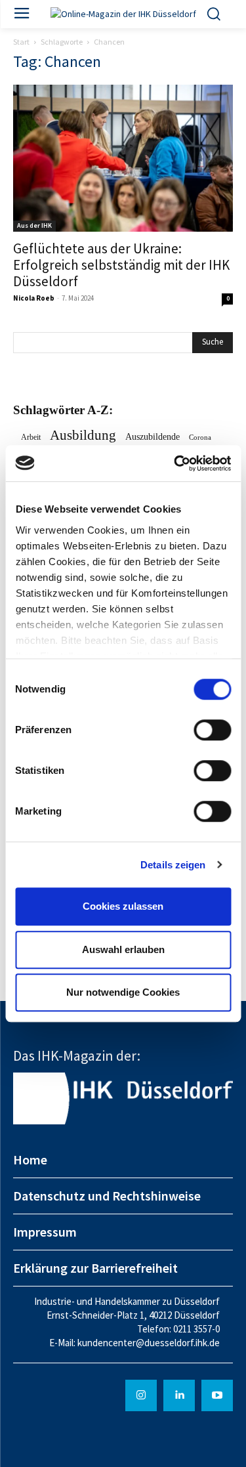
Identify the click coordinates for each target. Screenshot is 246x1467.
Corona (200, 437)
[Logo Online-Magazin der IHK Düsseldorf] (123, 14)
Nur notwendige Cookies (123, 992)
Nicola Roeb (33, 298)
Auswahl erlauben (123, 949)
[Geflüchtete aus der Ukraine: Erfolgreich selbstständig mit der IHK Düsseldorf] (123, 158)
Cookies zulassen (123, 906)
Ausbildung (83, 435)
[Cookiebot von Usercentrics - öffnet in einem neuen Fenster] (175, 463)
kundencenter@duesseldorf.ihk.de (148, 1342)
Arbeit (31, 437)
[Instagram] (141, 1395)
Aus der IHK (34, 225)
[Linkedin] (179, 1395)
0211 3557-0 (196, 1329)
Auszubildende (152, 437)
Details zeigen (172, 864)
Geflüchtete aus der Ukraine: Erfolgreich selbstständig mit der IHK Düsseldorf (121, 265)
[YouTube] (217, 1395)
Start (21, 42)
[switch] (212, 729)
